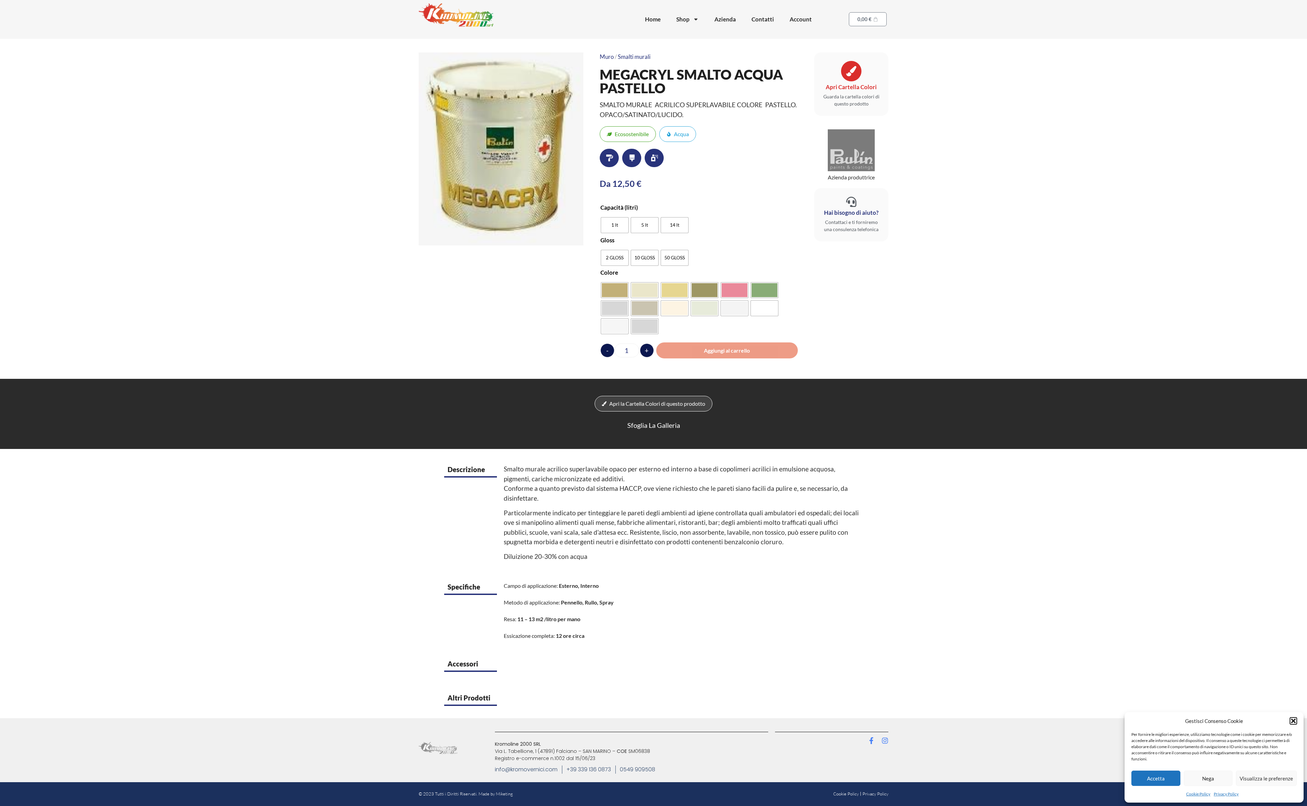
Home (653, 19)
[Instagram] (885, 740)
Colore (609, 272)
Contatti (763, 19)
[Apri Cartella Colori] (851, 71)
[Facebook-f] (871, 740)
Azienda (725, 19)
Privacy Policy (1226, 793)
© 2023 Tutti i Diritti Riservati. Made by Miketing (466, 793)
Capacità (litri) (619, 207)
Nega (1208, 778)
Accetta (1156, 778)
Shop (683, 19)
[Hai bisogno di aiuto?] (851, 202)
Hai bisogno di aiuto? (851, 212)
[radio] (614, 225)
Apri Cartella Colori (851, 87)
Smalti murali (634, 56)
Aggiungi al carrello (727, 350)
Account (801, 19)
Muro (607, 56)
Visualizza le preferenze (1266, 778)
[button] (1293, 721)
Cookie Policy (1198, 793)
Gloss (607, 240)
